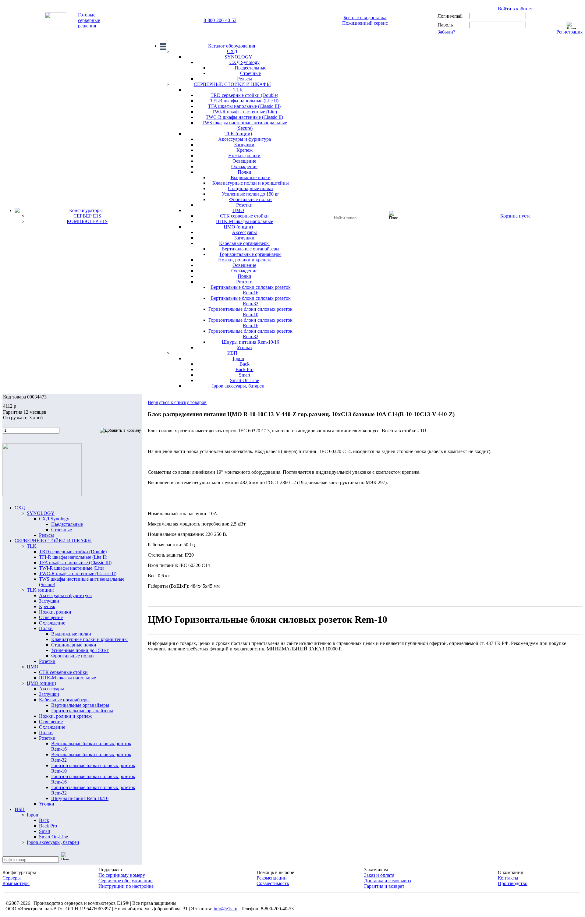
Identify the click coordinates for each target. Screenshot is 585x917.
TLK (238, 89)
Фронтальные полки (250, 199)
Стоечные (250, 73)
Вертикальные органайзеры (250, 248)
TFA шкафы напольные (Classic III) (244, 106)
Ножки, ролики (244, 155)
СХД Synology (244, 62)
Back (244, 363)
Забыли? (446, 31)
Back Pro (245, 369)
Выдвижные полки (251, 177)
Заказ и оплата (379, 875)
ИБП (232, 353)
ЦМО (238, 210)
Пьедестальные (250, 67)
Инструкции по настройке (126, 886)
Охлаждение (244, 166)
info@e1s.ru (225, 908)
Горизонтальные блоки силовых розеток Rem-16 (250, 322)
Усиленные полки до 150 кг (250, 193)
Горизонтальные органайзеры (251, 254)
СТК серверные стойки (244, 215)
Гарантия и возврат (384, 886)
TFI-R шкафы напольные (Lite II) (244, 100)
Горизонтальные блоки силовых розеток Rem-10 (250, 311)
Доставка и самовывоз (387, 880)
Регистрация (569, 31)
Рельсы (244, 78)
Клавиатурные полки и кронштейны (250, 183)
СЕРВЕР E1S (87, 215)
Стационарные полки (250, 188)
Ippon (238, 358)
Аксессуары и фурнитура (244, 139)
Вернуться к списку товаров (177, 402)
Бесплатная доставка (364, 17)
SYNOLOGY (238, 56)
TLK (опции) (238, 133)
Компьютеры (16, 883)
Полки (244, 172)
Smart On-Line (244, 380)
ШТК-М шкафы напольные (244, 221)
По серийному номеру (121, 875)
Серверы (11, 877)
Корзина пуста (515, 215)
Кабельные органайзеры (244, 243)
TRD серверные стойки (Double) (244, 95)
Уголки (244, 347)
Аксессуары (244, 232)
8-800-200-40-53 (220, 20)
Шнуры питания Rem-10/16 (250, 342)
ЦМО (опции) (238, 226)
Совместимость (273, 883)
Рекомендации (272, 877)
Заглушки (244, 144)
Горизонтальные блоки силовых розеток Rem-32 (250, 333)
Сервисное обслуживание (125, 880)
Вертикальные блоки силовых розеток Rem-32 (251, 301)
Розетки (244, 204)
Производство (512, 883)
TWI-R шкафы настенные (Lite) (244, 111)
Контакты (508, 877)
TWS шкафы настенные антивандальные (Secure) (244, 125)
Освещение (244, 161)
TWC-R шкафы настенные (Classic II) (244, 117)
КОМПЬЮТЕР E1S (87, 221)
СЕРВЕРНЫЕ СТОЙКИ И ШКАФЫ (232, 84)
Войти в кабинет (515, 8)
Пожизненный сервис (365, 23)
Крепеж (244, 150)
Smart (244, 374)
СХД (232, 51)
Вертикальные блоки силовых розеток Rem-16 (251, 290)
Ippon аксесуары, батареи (238, 385)
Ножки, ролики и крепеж (244, 259)
